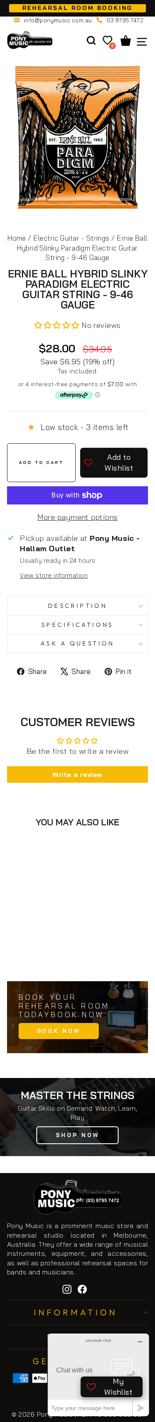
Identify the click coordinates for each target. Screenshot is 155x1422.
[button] (57, 325)
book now (58, 1031)
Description (77, 605)
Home (16, 238)
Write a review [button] (77, 774)
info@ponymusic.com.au (58, 20)
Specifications (77, 625)
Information (75, 1312)
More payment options (77, 517)
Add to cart (47, 956)
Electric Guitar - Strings (71, 238)
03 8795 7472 (125, 20)
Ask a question (77, 643)
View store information (54, 575)
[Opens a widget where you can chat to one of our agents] (98, 1374)
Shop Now (77, 1135)
